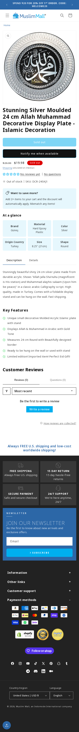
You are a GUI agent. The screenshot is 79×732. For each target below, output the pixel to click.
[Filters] (6, 391)
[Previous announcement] (7, 5)
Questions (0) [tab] (58, 379)
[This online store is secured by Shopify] (24, 637)
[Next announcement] (72, 5)
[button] (7, 15)
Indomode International (47, 706)
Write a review (39, 409)
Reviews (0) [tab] (21, 379)
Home (7, 25)
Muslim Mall (23, 706)
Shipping (7, 168)
